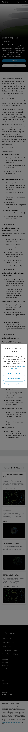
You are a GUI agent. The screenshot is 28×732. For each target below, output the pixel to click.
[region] (14, 366)
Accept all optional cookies (14, 374)
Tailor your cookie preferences (14, 384)
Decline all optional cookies (14, 379)
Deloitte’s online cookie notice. (17, 367)
